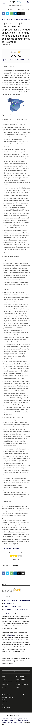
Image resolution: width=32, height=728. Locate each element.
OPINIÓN (18, 687)
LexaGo (10, 635)
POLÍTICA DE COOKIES (15, 720)
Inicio (3, 9)
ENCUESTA (4, 679)
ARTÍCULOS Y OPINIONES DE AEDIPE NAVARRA (16, 600)
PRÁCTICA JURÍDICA (20, 679)
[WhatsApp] (11, 13)
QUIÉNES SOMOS (22, 719)
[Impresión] (23, 13)
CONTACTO (5, 719)
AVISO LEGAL (12, 719)
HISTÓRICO (4, 702)
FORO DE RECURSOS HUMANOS (12, 606)
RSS (2, 704)
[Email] (19, 13)
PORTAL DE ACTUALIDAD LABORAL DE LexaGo (16, 60)
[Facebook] (3, 13)
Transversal (9, 9)
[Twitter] (7, 13)
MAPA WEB (5, 720)
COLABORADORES (6, 694)
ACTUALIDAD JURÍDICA (21, 676)
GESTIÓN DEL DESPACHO (22, 684)
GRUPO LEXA (16, 56)
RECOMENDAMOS (6, 707)
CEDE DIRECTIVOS (8, 603)
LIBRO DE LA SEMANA (7, 682)
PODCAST (4, 687)
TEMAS (3, 676)
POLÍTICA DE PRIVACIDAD (15, 722)
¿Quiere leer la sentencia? (10, 548)
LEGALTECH (18, 682)
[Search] (28, 672)
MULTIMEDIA (5, 684)
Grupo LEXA (5, 614)
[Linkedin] (15, 13)
